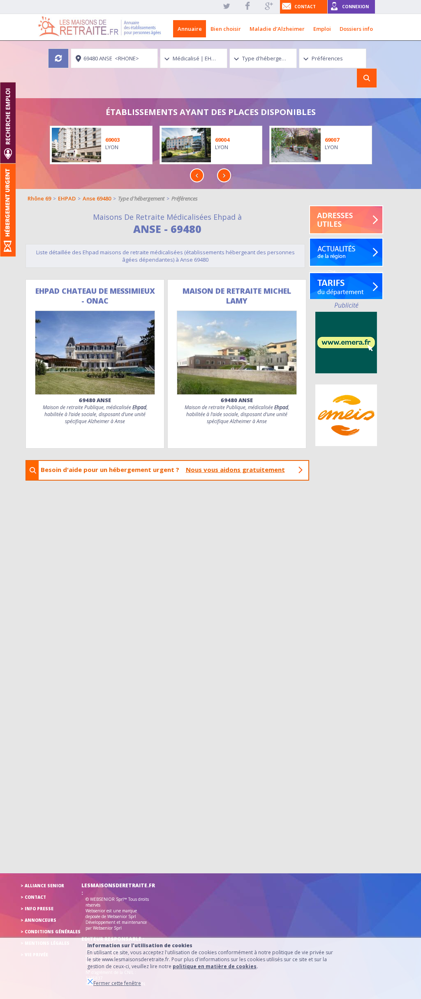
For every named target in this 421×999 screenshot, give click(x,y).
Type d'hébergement (141, 198)
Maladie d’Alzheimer (277, 28)
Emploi (322, 28)
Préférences (184, 198)
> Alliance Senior (42, 886)
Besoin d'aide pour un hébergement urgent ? (163, 469)
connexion (355, 6)
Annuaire (190, 28)
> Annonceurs (38, 920)
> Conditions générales (51, 932)
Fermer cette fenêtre (117, 983)
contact (305, 6)
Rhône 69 (39, 198)
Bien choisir (225, 28)
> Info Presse (37, 909)
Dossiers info (356, 28)
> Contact (33, 897)
